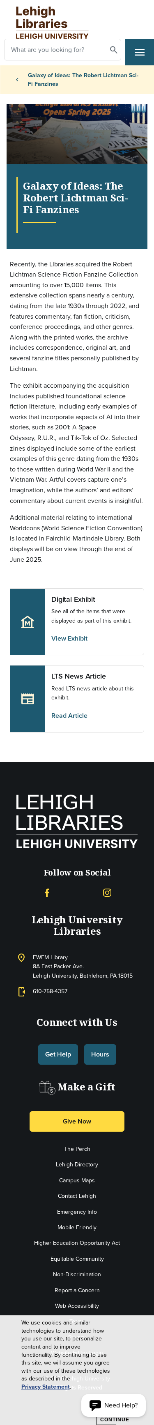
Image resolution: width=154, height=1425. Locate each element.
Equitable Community (77, 1259)
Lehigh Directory (77, 1164)
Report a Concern (77, 1290)
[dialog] (77, 1370)
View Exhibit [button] (69, 638)
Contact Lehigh (77, 1196)
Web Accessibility (77, 1306)
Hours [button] (100, 1054)
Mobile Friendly (77, 1227)
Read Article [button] (69, 715)
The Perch (77, 1149)
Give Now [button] (77, 1121)
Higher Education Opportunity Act (77, 1243)
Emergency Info (77, 1212)
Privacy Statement (45, 1387)
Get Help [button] (58, 1054)
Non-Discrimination (77, 1274)
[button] (113, 1405)
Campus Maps (77, 1180)
